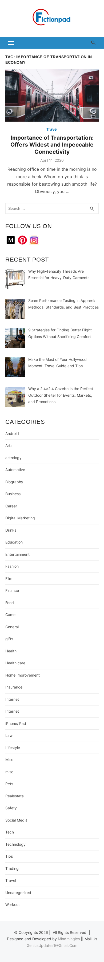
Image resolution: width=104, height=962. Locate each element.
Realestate (14, 796)
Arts (8, 445)
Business (13, 493)
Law (9, 735)
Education (14, 542)
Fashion (12, 566)
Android (12, 433)
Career (11, 506)
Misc (9, 759)
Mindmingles (69, 939)
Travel (52, 129)
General (12, 627)
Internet (12, 699)
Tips (9, 856)
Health (11, 651)
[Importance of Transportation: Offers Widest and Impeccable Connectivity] (52, 95)
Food (9, 602)
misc (9, 771)
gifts (9, 638)
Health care (15, 663)
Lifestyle (12, 747)
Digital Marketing (20, 518)
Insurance (13, 687)
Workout (12, 904)
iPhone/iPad (15, 723)
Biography (14, 482)
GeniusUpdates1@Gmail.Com (52, 945)
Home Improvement (22, 675)
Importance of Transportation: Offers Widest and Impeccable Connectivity (52, 144)
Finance (12, 590)
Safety (11, 808)
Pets (9, 783)
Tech (9, 832)
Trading (12, 868)
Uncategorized (18, 892)
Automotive (15, 469)
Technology (15, 844)
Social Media (16, 820)
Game (10, 614)
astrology (13, 457)
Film (8, 578)
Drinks (10, 530)
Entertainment (17, 554)
